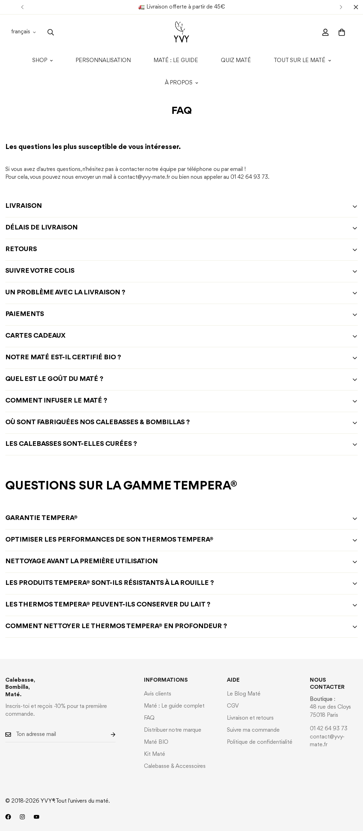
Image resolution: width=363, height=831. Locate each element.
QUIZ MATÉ (236, 60)
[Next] (341, 7)
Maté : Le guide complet (174, 706)
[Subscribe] (107, 734)
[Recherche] (50, 32)
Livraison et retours (250, 718)
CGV (233, 706)
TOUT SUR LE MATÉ (299, 60)
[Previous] (22, 7)
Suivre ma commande (253, 730)
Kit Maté (154, 754)
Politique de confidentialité (259, 742)
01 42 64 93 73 (328, 729)
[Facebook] (8, 817)
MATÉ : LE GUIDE (175, 60)
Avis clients (157, 694)
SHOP (39, 60)
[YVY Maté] (181, 32)
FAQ (149, 718)
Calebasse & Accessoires (175, 766)
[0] (342, 32)
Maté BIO (156, 742)
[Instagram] (22, 817)
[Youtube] (36, 817)
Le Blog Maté (244, 694)
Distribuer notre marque (172, 730)
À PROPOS (178, 83)
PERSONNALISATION (103, 60)
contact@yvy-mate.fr (144, 177)
